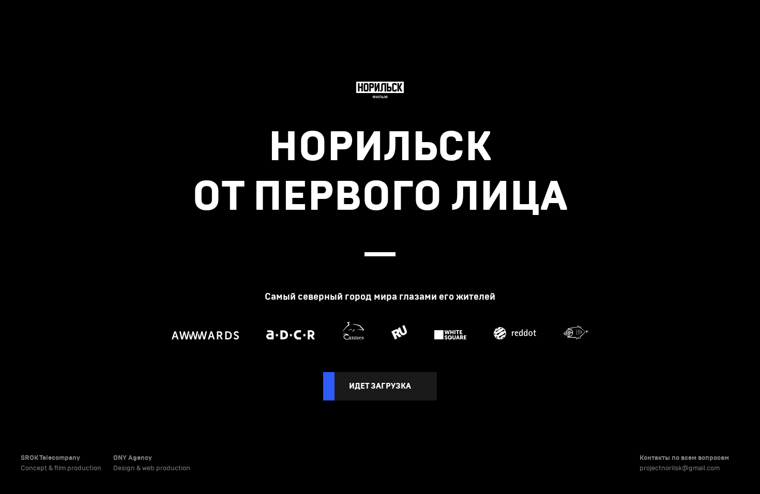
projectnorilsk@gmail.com (680, 468)
